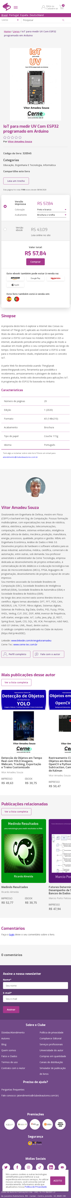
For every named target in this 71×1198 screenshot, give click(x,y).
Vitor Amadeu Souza (20, 141)
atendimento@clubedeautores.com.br (20, 457)
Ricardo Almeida (10, 891)
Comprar (35, 261)
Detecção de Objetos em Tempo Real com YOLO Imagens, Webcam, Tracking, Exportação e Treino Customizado (21, 762)
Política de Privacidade (36, 1186)
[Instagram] (29, 1167)
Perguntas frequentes (12, 1089)
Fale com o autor (50, 654)
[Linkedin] (51, 1167)
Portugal (14, 15)
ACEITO (57, 1180)
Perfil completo (17, 654)
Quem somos (8, 1050)
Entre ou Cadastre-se (52, 7)
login (11, 934)
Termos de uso (9, 1062)
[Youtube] (62, 1167)
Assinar (11, 1009)
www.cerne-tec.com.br (25, 644)
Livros (16, 31)
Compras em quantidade (53, 1056)
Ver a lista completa (16, 682)
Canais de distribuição (51, 1062)
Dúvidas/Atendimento (13, 1032)
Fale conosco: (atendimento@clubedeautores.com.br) (30, 1095)
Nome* (7, 979)
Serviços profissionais (51, 1044)
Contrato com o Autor (13, 1068)
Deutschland (37, 15)
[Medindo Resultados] (23, 851)
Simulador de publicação (53, 1071)
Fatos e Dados (9, 1056)
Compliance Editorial (50, 1038)
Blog (3, 1044)
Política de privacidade (51, 1032)
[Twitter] (6, 1167)
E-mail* (7, 993)
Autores (5, 1038)
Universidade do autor (51, 1050)
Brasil (4, 15)
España (24, 15)
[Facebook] (17, 1167)
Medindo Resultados (14, 887)
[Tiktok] (40, 1167)
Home (7, 31)
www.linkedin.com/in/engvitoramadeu (31, 640)
